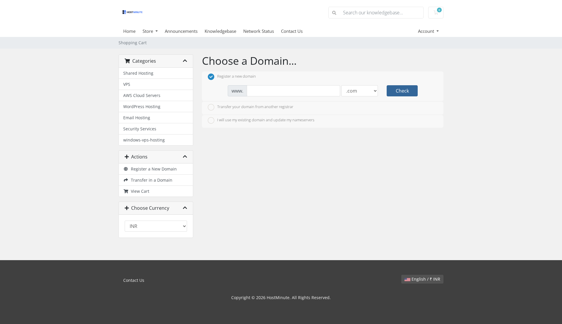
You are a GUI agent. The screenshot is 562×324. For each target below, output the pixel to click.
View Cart (138, 191)
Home (129, 31)
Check (402, 91)
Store (148, 31)
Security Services (139, 129)
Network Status (258, 31)
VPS (126, 84)
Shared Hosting (138, 73)
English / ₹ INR (425, 279)
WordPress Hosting (141, 106)
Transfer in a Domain (150, 180)
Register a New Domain (152, 169)
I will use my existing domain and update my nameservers (265, 120)
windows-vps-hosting (144, 140)
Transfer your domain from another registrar (255, 106)
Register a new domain (236, 76)
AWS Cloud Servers (141, 95)
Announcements (181, 31)
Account (426, 31)
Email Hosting (136, 117)
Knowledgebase (220, 31)
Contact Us (292, 31)
